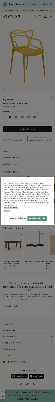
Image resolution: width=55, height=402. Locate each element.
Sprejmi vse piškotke (37, 218)
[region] (27, 201)
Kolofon (7, 211)
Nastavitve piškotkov (17, 218)
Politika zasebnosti (11, 208)
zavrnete (44, 201)
